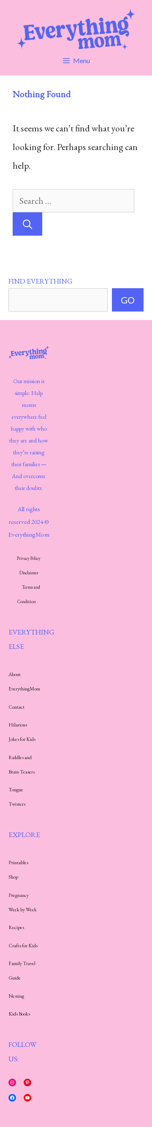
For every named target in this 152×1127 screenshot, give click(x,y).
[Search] (27, 224)
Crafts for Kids (23, 945)
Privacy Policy (29, 558)
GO (128, 300)
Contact (16, 707)
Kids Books (19, 1013)
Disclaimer (28, 573)
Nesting (16, 996)
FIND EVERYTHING (40, 281)
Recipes (16, 927)
